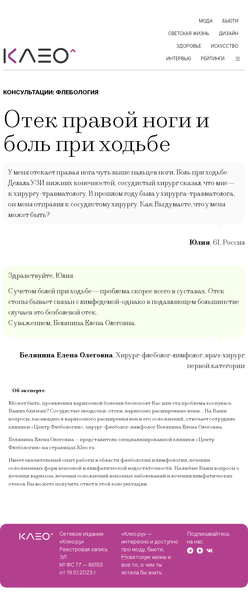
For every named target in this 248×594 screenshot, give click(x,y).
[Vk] (209, 550)
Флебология (77, 92)
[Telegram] (190, 550)
